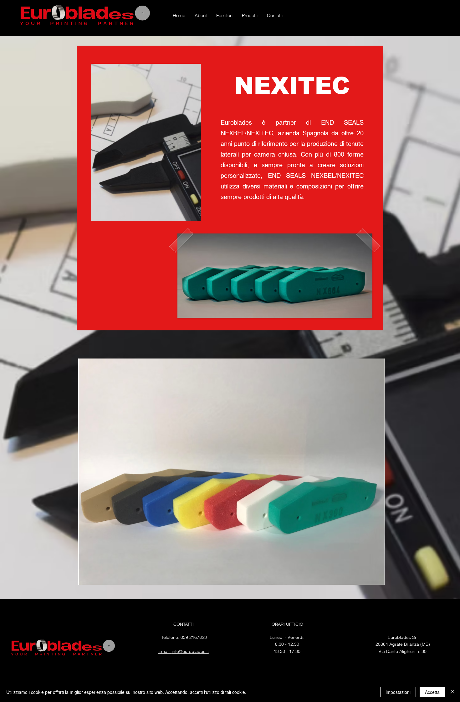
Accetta (432, 692)
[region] (230, 188)
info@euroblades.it (190, 651)
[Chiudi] (452, 692)
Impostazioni (398, 692)
